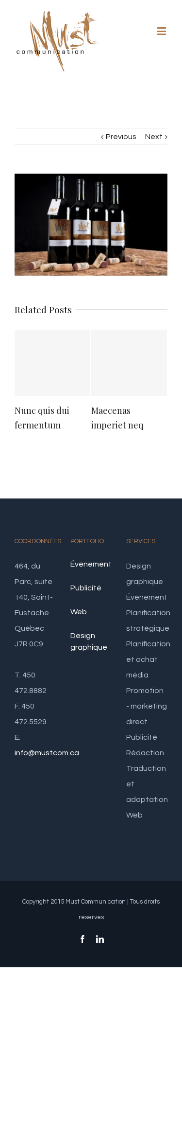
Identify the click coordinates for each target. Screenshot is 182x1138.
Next (154, 137)
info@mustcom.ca (47, 753)
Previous (121, 137)
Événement (91, 564)
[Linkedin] (100, 939)
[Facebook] (82, 939)
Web (78, 612)
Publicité (85, 588)
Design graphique (88, 641)
